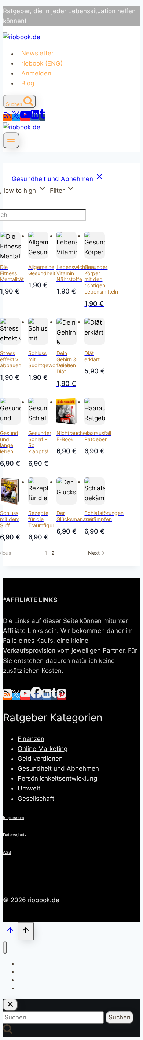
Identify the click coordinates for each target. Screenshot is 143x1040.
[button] (62, 190)
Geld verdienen (40, 758)
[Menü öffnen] (11, 140)
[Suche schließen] (10, 1005)
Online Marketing (42, 748)
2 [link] (52, 553)
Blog (27, 83)
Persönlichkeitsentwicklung (57, 778)
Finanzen (31, 738)
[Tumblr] (42, 117)
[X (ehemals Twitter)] (16, 117)
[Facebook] (36, 696)
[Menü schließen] (5, 947)
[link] (96, 553)
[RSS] (7, 117)
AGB (7, 852)
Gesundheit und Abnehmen (58, 768)
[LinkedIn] (34, 117)
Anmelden (36, 73)
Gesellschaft (36, 798)
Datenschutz (15, 834)
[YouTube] (25, 117)
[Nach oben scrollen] (10, 932)
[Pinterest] (61, 696)
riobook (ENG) (42, 63)
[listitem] (58, 178)
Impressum (13, 817)
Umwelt (29, 788)
